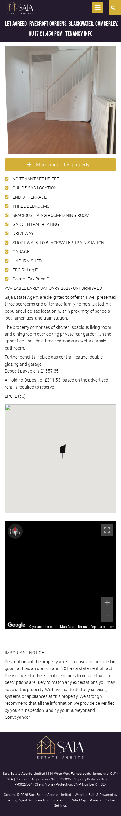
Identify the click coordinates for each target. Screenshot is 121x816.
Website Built (85, 794)
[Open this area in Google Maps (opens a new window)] (16, 625)
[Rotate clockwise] (20, 531)
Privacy (95, 800)
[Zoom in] (107, 603)
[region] (60, 575)
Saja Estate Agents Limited (50, 794)
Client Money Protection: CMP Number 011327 (70, 784)
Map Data (67, 627)
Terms (82, 627)
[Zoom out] (107, 615)
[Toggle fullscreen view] (107, 530)
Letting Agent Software (24, 800)
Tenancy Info (78, 33)
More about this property (63, 164)
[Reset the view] (15, 531)
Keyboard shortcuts (42, 627)
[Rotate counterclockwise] (10, 531)
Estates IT (59, 800)
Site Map (79, 800)
